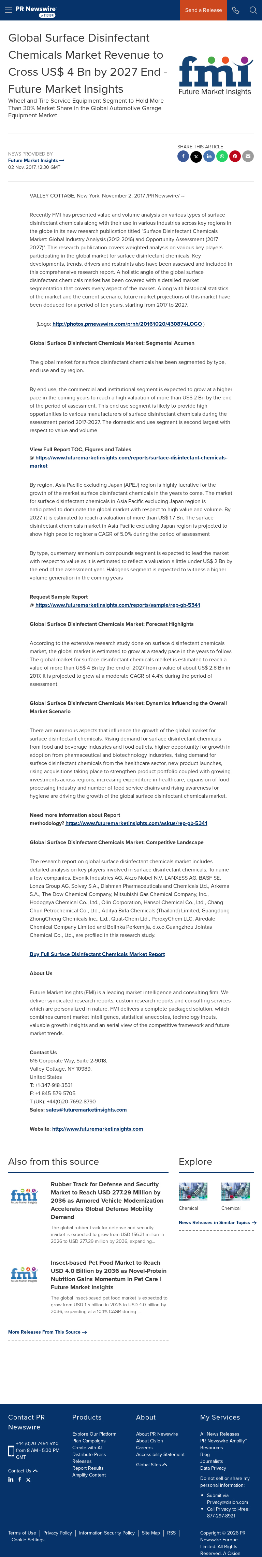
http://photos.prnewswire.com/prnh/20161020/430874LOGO (127, 324)
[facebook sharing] (183, 157)
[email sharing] (248, 157)
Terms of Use (22, 1533)
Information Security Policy (107, 1533)
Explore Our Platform (94, 1434)
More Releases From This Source (44, 1332)
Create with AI (87, 1447)
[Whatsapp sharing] (222, 157)
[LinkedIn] (11, 1479)
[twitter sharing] (196, 157)
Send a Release (203, 10)
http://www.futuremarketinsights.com (97, 1129)
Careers (144, 1447)
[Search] (253, 10)
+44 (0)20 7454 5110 (37, 1443)
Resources (211, 1447)
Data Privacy (213, 1468)
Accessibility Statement (160, 1454)
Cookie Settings (28, 1539)
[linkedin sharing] (209, 157)
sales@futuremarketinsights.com (86, 1110)
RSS (171, 1533)
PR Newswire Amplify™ (223, 1440)
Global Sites (149, 1464)
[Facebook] (20, 1479)
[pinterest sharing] (235, 157)
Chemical (188, 1208)
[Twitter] (28, 1479)
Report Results (88, 1468)
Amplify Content (89, 1475)
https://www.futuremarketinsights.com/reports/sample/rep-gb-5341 (117, 605)
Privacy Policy (57, 1533)
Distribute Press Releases (89, 1458)
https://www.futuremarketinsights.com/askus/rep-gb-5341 (136, 823)
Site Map (151, 1533)
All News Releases (219, 1434)
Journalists (211, 1461)
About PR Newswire (157, 1434)
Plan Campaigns (89, 1440)
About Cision (149, 1440)
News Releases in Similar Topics (214, 1222)
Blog (205, 1454)
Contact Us (20, 1471)
